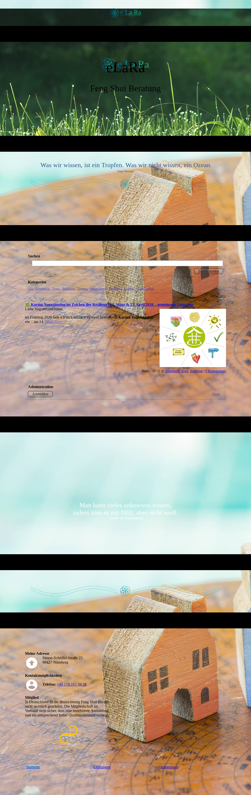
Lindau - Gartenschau (139, 288)
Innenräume (98, 288)
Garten (82, 288)
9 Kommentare (215, 371)
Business (115, 288)
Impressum (169, 767)
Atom (216, 394)
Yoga (55, 288)
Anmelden (40, 394)
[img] (125, 13)
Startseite (33, 767)
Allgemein (42, 288)
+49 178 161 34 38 (72, 684)
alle (30, 288)
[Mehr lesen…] (55, 322)
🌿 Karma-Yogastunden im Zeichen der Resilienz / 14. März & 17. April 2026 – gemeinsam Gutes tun (109, 304)
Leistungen (102, 767)
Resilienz (68, 288)
